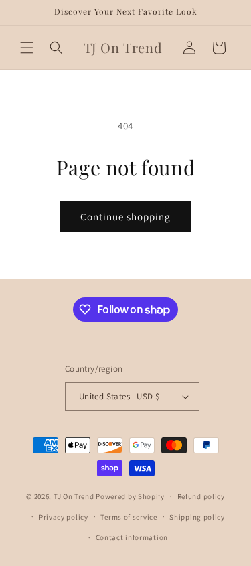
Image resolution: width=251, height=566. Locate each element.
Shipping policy (197, 517)
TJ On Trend (74, 496)
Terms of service (128, 517)
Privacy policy (63, 517)
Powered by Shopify (130, 496)
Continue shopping (125, 216)
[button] (26, 47)
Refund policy (201, 496)
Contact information (132, 537)
